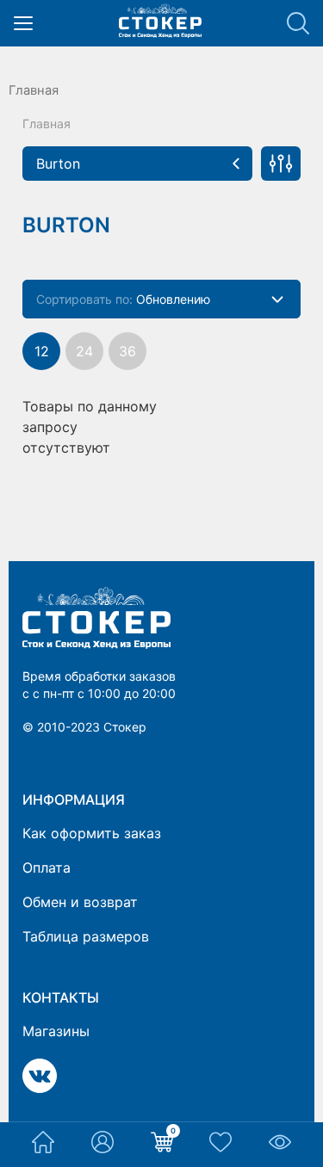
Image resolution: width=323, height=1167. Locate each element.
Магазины (56, 1031)
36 (127, 351)
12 (41, 351)
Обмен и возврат (80, 902)
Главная (34, 90)
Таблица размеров (85, 936)
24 (84, 351)
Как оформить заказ (91, 833)
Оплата (46, 867)
